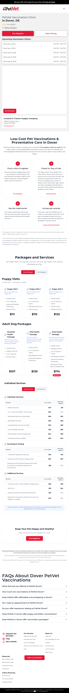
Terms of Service (59, 689)
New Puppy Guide (7, 659)
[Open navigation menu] (64, 8)
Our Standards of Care (52, 639)
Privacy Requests (43, 691)
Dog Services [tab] (28, 389)
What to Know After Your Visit (33, 646)
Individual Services (29, 639)
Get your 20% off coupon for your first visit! (34, 2)
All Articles (5, 669)
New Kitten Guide (7, 662)
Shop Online (6, 675)
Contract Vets (49, 646)
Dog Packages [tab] (28, 272)
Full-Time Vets (49, 649)
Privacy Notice (39, 689)
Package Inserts (7, 682)
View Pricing (51, 34)
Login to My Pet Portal (51, 225)
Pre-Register (18, 34)
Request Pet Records (30, 636)
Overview (48, 636)
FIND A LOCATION (34, 658)
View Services (51, 193)
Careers (47, 642)
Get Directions (10, 111)
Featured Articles (7, 665)
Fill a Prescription (7, 679)
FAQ (25, 649)
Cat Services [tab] (41, 389)
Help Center (49, 652)
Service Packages (29, 642)
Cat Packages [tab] (41, 272)
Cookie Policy (49, 689)
